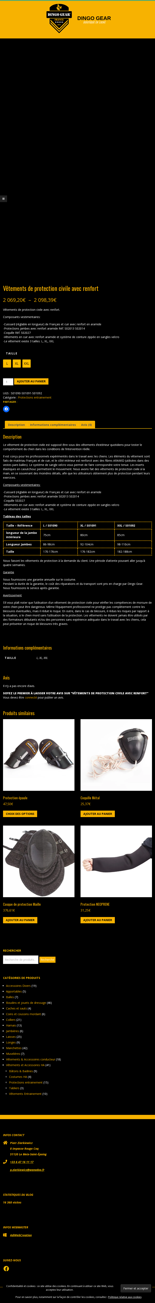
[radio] (7, 363)
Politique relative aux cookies (124, 1297)
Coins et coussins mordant (23, 1014)
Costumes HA (18, 1077)
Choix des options (20, 814)
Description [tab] (16, 425)
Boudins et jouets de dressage (26, 1003)
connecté (31, 697)
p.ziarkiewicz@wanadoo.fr (27, 1170)
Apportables (14, 991)
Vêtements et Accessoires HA (25, 1065)
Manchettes (14, 1048)
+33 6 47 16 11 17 (22, 1162)
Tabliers (14, 1088)
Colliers (11, 1020)
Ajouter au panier (31, 381)
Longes (11, 1042)
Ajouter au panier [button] (97, 814)
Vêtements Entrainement (25, 1094)
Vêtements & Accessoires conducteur (30, 1059)
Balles (10, 997)
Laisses (11, 1037)
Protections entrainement (34, 397)
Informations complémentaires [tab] (53, 425)
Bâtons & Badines (21, 1071)
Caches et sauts (16, 1008)
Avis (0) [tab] (86, 425)
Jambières (12, 1031)
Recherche (47, 960)
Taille (11, 353)
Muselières (13, 1054)
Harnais (11, 1025)
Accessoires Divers (18, 986)
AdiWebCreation (21, 1235)
